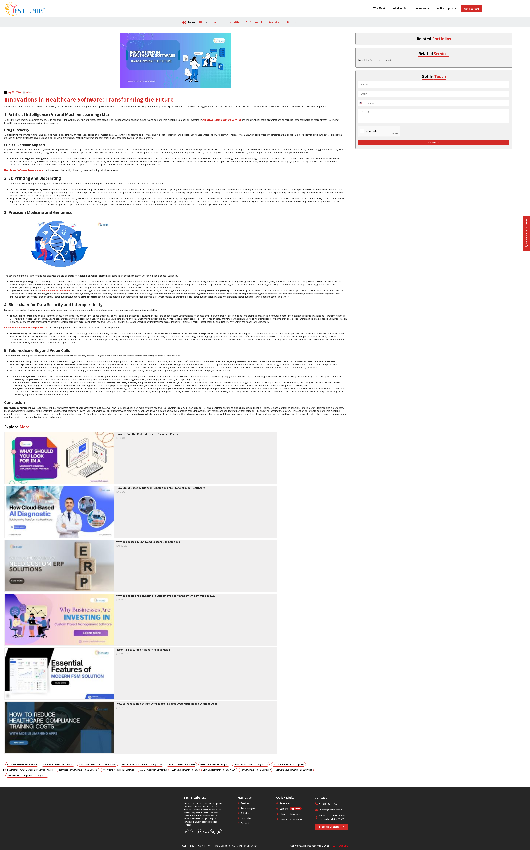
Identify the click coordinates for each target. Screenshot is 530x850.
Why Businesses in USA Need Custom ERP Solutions (148, 542)
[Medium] (219, 831)
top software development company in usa (27, 775)
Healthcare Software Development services (77, 770)
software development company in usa (294, 770)
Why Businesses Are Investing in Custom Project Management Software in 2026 (165, 595)
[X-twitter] (206, 831)
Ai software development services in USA (97, 764)
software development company (256, 770)
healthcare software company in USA (251, 764)
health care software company (214, 764)
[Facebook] (199, 831)
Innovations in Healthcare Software (118, 770)
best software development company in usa (141, 764)
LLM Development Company (185, 770)
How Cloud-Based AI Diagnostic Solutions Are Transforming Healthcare (160, 488)
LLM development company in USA (219, 770)
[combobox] (361, 103)
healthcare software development (288, 764)
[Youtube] (212, 831)
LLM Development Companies (153, 770)
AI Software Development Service (22, 764)
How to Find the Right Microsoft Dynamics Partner (148, 434)
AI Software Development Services (58, 764)
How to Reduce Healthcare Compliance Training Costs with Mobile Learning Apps (166, 703)
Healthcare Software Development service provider (30, 770)
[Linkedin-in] (186, 831)
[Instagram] (192, 831)
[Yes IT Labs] (55, 8)
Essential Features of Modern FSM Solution (143, 649)
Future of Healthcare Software (181, 764)
